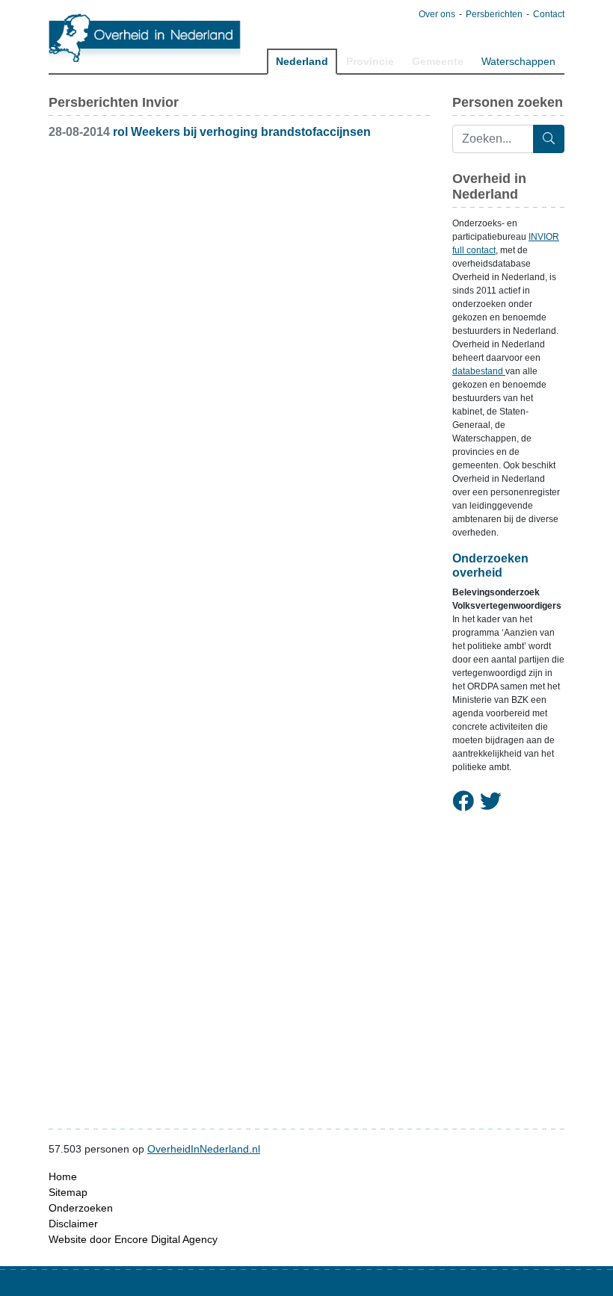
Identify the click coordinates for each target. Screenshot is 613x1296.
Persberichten (494, 14)
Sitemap (68, 1192)
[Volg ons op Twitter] (491, 802)
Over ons (437, 14)
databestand (478, 371)
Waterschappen (518, 61)
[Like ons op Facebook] (463, 802)
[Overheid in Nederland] (145, 37)
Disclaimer (73, 1224)
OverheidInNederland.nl (203, 1149)
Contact (548, 14)
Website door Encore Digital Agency (133, 1239)
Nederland (302, 61)
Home (63, 1176)
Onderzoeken (81, 1208)
